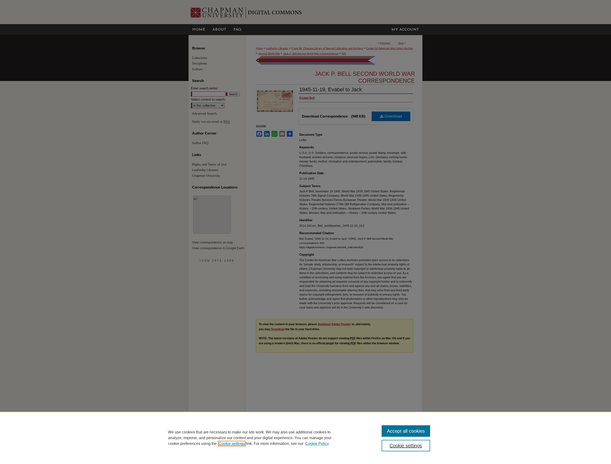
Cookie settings (232, 444)
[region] (305, 437)
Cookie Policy (317, 444)
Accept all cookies (406, 431)
